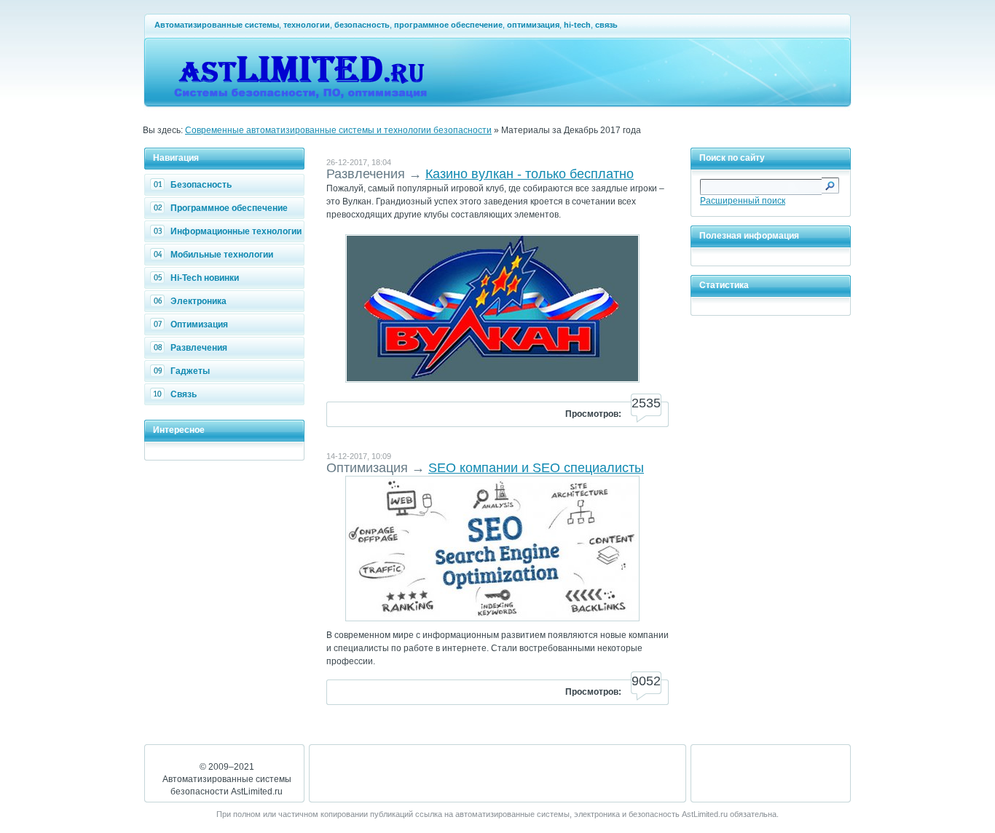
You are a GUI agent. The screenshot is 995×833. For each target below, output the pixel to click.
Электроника (198, 301)
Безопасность (201, 185)
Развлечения (198, 348)
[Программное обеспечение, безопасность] (303, 99)
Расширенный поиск (742, 201)
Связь (183, 394)
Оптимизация (199, 324)
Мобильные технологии (221, 255)
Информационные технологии (236, 231)
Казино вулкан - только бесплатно (529, 174)
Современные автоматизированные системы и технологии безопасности (338, 130)
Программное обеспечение (229, 208)
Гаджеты (190, 371)
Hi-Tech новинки (204, 278)
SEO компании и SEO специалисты (536, 468)
